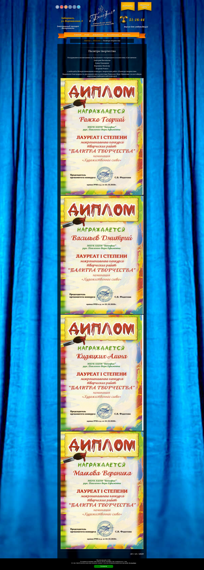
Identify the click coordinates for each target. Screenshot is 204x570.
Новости (126, 35)
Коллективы (113, 35)
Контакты (128, 6)
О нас (86, 35)
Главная (77, 35)
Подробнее (132, 563)
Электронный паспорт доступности (68, 27)
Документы (98, 35)
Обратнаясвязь (144, 6)
